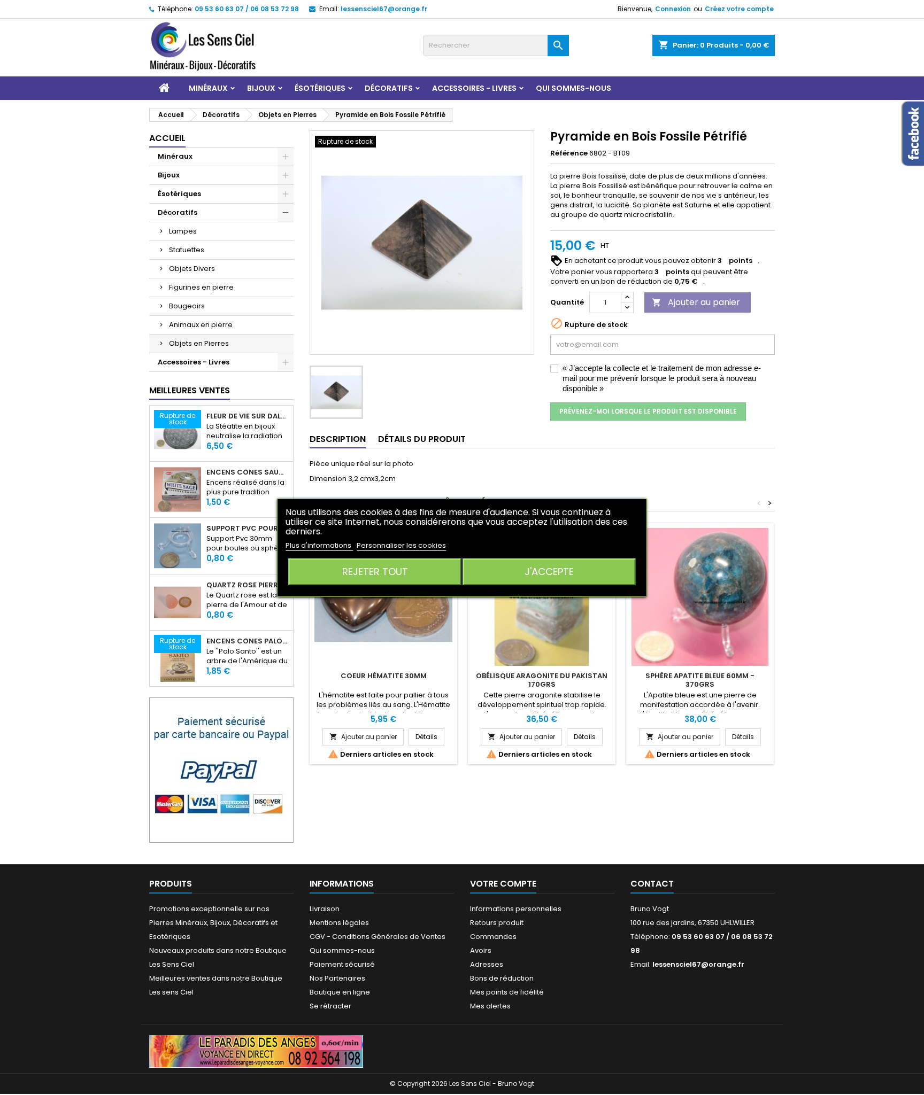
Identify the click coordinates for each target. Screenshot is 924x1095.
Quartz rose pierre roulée (247, 585)
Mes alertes (490, 1006)
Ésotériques (320, 88)
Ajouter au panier (696, 302)
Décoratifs (389, 88)
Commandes (493, 936)
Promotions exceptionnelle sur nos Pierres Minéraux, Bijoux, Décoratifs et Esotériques (213, 923)
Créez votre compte (739, 8)
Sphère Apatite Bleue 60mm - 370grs (699, 680)
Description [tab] (338, 439)
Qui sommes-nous (573, 88)
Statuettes (186, 250)
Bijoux (261, 88)
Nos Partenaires (337, 978)
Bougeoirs (187, 306)
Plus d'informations (319, 545)
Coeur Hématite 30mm (384, 676)
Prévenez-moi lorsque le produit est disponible (648, 411)
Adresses (486, 964)
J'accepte (549, 571)
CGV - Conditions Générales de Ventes (377, 936)
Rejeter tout (375, 571)
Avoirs (480, 950)
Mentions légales (339, 923)
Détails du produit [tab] (422, 439)
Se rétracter (330, 1006)
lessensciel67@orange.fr (384, 8)
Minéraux (208, 88)
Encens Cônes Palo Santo (247, 641)
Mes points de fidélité (507, 992)
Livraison (325, 909)
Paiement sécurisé (342, 964)
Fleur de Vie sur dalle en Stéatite (247, 416)
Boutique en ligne (340, 992)
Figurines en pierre (201, 287)
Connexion (673, 8)
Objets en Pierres (199, 343)
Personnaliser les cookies (401, 545)
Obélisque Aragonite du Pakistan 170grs (541, 680)
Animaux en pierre (201, 325)
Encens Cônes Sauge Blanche (247, 472)
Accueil (167, 138)
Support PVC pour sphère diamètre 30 (247, 528)
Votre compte (503, 883)
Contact (652, 883)
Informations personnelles (515, 909)
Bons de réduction (502, 978)
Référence (569, 153)
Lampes (183, 231)
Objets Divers (192, 268)
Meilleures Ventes (189, 390)
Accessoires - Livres (474, 88)
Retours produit (496, 923)
